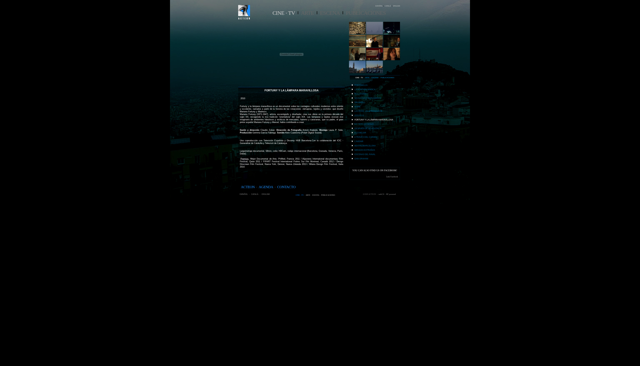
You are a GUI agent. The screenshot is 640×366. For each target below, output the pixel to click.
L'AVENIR (358, 141)
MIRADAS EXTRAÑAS (364, 150)
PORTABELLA (361, 85)
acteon (248, 187)
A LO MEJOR (360, 133)
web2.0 (381, 194)
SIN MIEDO (359, 102)
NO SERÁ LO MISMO (364, 124)
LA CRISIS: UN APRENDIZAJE (368, 111)
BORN (357, 107)
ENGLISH (396, 6)
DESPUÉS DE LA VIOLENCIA (368, 128)
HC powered (391, 194)
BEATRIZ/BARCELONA (365, 146)
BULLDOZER (360, 94)
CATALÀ (388, 6)
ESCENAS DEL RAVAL (365, 154)
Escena (330, 13)
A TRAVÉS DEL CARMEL (365, 137)
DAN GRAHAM (361, 159)
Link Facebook (392, 177)
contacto (286, 187)
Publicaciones (366, 13)
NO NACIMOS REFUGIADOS (367, 98)
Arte (307, 13)
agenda (266, 187)
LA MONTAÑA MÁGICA (364, 89)
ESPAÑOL (379, 6)
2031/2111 (359, 115)
